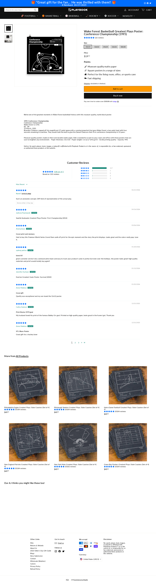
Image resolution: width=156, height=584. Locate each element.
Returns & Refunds (37, 545)
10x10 (88, 47)
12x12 (96, 47)
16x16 (114, 47)
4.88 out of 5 (59, 172)
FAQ (31, 543)
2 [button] (75, 343)
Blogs (32, 553)
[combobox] (21, 10)
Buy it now (117, 95)
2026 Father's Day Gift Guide (40, 551)
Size (85, 43)
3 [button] (78, 343)
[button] (89, 38)
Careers (33, 564)
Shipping (87, 83)
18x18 (123, 47)
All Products (22, 356)
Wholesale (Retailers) (37, 561)
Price (86, 53)
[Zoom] (45, 55)
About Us (33, 548)
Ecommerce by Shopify (81, 580)
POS (67, 580)
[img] (21, 190)
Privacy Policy (35, 566)
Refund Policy (35, 569)
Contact (33, 558)
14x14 (105, 47)
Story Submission (36, 556)
